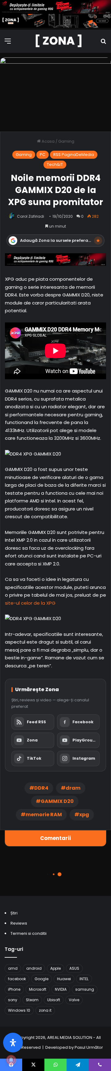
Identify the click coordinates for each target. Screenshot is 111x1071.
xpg (84, 814)
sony (12, 999)
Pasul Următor (89, 1047)
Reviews (18, 923)
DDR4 (41, 788)
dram (73, 788)
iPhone (14, 989)
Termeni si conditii (28, 933)
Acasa (48, 141)
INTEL (84, 978)
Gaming (66, 141)
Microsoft (37, 989)
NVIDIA (61, 989)
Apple (55, 968)
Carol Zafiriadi (30, 216)
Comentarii (55, 838)
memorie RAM (44, 814)
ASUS (74, 968)
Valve (74, 999)
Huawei (64, 978)
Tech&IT (55, 164)
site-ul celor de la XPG (30, 603)
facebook (17, 978)
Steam (32, 999)
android (34, 968)
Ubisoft (53, 999)
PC (42, 155)
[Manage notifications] (11, 1060)
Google (41, 978)
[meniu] (8, 43)
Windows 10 (19, 1010)
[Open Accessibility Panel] (13, 1042)
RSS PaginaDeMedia (73, 155)
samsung (84, 989)
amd (13, 968)
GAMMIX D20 (57, 801)
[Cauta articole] (103, 43)
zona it (45, 1010)
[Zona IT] (58, 41)
